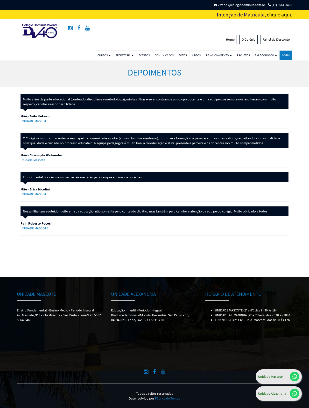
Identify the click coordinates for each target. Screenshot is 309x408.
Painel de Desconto (276, 39)
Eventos (144, 55)
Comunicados (164, 55)
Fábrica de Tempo (168, 398)
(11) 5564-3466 (281, 5)
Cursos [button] (103, 55)
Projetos (243, 55)
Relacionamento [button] (217, 55)
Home (230, 39)
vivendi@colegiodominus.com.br (241, 5)
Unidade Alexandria (272, 393)
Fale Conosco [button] (264, 55)
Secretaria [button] (123, 55)
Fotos (183, 55)
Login (286, 55)
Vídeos (196, 55)
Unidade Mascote (270, 376)
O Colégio (248, 39)
